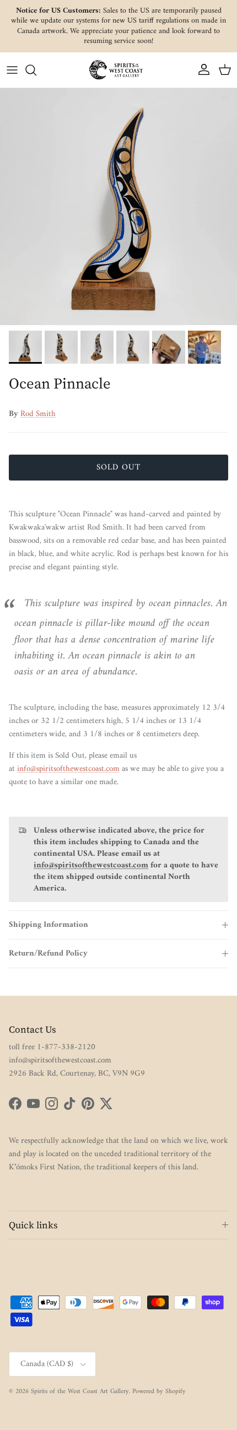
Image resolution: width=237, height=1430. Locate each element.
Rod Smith (38, 414)
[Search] (36, 70)
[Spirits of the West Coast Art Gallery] (118, 70)
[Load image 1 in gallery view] (118, 206)
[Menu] (12, 70)
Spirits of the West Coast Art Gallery (80, 1391)
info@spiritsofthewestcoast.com (68, 769)
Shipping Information (48, 925)
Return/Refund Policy (48, 953)
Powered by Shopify (159, 1391)
